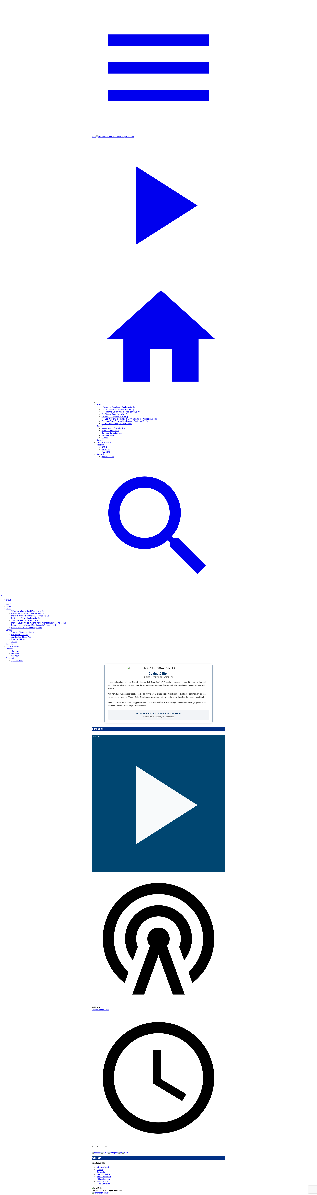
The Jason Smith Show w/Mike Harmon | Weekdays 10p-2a (125, 421)
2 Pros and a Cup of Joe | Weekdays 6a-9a (118, 407)
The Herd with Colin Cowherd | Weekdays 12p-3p (121, 412)
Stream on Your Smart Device (113, 428)
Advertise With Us (108, 435)
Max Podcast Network (110, 430)
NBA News (106, 447)
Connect (100, 426)
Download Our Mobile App (112, 433)
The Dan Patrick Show (100, 1010)
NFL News (106, 449)
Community (101, 454)
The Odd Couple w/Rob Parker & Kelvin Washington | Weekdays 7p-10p (129, 419)
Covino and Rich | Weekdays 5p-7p (115, 416)
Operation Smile (108, 456)
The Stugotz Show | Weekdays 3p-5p (116, 414)
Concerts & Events (104, 442)
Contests (100, 440)
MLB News (106, 452)
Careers (105, 438)
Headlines (100, 445)
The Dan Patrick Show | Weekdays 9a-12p (118, 409)
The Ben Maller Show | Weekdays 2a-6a (117, 423)
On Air (99, 405)
